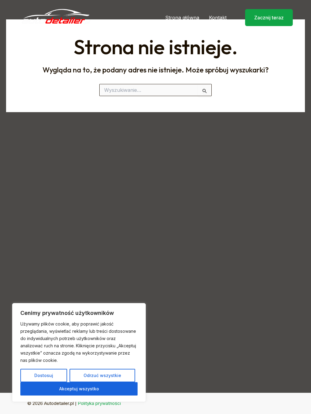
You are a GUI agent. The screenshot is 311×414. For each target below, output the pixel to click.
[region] (79, 352)
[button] (265, 17)
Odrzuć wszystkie (102, 375)
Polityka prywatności (99, 403)
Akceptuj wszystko (79, 388)
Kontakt (218, 18)
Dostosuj (43, 375)
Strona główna (182, 18)
